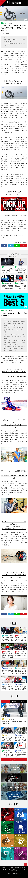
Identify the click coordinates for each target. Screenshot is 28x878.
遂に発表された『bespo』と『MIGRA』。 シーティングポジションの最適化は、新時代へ (20, 740)
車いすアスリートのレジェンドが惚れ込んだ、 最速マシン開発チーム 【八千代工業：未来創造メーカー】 (14, 342)
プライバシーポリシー (21, 869)
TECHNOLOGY (6, 668)
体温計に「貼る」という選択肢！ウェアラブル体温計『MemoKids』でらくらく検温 (7, 689)
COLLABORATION (7, 719)
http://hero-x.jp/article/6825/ (19, 215)
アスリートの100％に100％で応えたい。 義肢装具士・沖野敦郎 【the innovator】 (14, 336)
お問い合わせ (14, 870)
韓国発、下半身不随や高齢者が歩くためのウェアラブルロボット (20, 287)
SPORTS (18, 635)
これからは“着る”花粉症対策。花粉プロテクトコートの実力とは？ (20, 270)
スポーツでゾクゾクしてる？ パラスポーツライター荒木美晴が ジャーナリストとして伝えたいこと (14, 348)
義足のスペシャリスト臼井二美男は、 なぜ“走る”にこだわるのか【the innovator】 (14, 330)
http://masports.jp (11, 589)
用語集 (12, 867)
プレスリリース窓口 (6, 869)
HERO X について (6, 867)
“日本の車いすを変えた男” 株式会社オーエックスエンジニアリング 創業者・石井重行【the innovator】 (14, 323)
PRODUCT (5, 23)
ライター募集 (23, 867)
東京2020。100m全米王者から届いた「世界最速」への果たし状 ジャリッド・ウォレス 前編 (8, 657)
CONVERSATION (6, 635)
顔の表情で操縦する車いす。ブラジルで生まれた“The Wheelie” (20, 688)
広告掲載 (17, 867)
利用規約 (13, 869)
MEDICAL (5, 684)
